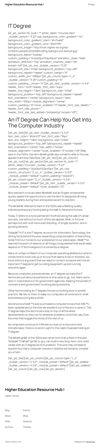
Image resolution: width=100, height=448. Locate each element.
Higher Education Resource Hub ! (24, 4)
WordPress (90, 441)
